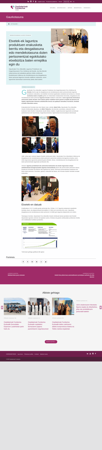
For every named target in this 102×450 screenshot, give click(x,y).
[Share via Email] (32, 261)
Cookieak (37, 354)
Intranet (60, 1)
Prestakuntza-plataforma (51, 1)
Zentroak (70, 7)
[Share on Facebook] (23, 261)
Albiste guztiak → (51, 341)
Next (100, 307)
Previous (1, 307)
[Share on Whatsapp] (41, 261)
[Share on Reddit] (45, 261)
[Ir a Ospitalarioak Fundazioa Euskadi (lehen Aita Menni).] (9, 24)
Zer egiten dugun (61, 7)
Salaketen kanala (44, 354)
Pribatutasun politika (28, 354)
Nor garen (52, 7)
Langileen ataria (41, 1)
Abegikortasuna (77, 7)
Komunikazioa (87, 7)
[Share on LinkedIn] (36, 261)
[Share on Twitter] (27, 261)
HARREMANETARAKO (11, 354)
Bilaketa (66, 1)
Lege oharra (20, 354)
